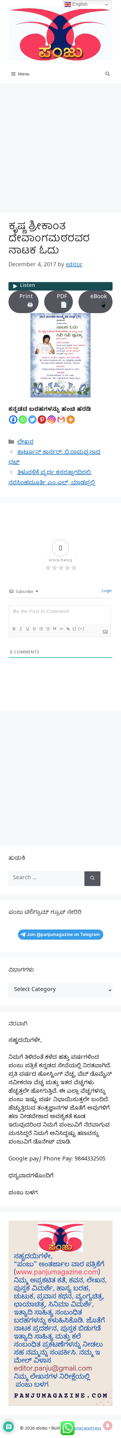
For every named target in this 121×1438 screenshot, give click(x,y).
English (79, 4)
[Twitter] (32, 419)
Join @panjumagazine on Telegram (63, 934)
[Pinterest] (42, 419)
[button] (107, 74)
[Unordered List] (47, 628)
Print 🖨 (26, 302)
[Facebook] (13, 419)
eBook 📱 (98, 302)
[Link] (67, 628)
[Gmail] (61, 419)
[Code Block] (61, 628)
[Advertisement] (60, 149)
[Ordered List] (40, 628)
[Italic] (20, 628)
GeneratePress (86, 1429)
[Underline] (27, 628)
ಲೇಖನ (25, 443)
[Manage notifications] (107, 1425)
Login (106, 591)
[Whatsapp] (23, 419)
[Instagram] (51, 419)
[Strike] (34, 628)
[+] (81, 629)
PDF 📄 (62, 302)
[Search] (92, 878)
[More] (70, 419)
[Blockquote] (54, 628)
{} (75, 629)
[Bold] (13, 628)
